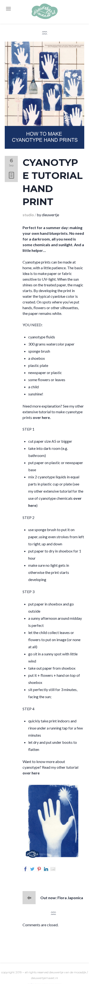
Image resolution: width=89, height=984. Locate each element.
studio (28, 214)
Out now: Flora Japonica (61, 897)
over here (31, 773)
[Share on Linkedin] (46, 869)
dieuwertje (50, 214)
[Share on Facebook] (25, 869)
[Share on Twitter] (32, 869)
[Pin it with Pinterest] (39, 869)
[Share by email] (53, 869)
